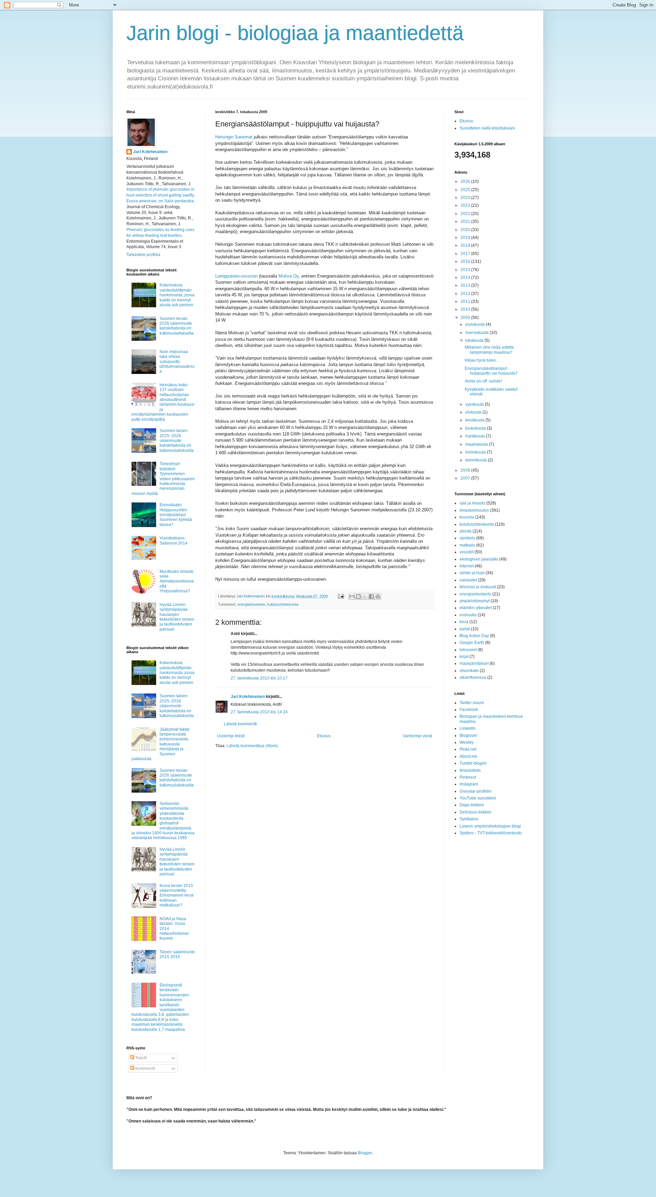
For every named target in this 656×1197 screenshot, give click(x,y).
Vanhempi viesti (417, 736)
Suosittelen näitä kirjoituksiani (487, 128)
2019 (466, 237)
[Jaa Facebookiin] (371, 596)
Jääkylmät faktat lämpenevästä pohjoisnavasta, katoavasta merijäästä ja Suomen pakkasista (160, 744)
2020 (466, 229)
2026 (466, 181)
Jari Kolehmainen (248, 696)
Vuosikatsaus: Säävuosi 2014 (174, 540)
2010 (466, 309)
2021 (466, 221)
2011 (466, 301)
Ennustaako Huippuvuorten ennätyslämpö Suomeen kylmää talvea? (176, 514)
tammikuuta (476, 460)
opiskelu (467, 538)
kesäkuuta (475, 420)
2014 (466, 277)
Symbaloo (469, 819)
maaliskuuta (477, 444)
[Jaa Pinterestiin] (377, 596)
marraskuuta (477, 332)
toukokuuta (476, 428)
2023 (466, 205)
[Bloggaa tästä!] (358, 596)
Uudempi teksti (231, 736)
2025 (466, 189)
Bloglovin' (469, 735)
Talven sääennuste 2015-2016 (177, 954)
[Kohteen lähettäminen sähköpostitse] (351, 596)
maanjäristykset (474, 663)
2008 (466, 470)
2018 (466, 245)
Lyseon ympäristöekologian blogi (490, 826)
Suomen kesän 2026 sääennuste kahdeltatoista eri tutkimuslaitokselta (177, 326)
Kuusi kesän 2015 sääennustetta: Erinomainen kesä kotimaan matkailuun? (176, 895)
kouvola (467, 517)
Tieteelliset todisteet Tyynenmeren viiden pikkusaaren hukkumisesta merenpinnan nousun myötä (163, 478)
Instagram (469, 784)
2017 (466, 253)
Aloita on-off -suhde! (483, 381)
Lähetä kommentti (240, 724)
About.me (468, 756)
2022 (466, 213)
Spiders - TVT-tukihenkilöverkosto (491, 833)
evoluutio (468, 615)
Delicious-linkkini (475, 812)
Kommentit (144, 1068)
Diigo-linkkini (472, 805)
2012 (466, 293)
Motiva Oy (288, 276)
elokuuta (473, 412)
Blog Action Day (474, 635)
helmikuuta (476, 452)
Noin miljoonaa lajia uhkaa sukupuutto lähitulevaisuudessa (177, 361)
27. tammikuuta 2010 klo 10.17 (259, 678)
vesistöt (467, 552)
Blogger (365, 1153)
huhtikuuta (475, 436)
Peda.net (468, 749)
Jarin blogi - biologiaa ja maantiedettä (295, 33)
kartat (465, 629)
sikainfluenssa (473, 677)
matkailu (467, 545)
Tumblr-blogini (473, 763)
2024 (466, 197)
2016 (466, 261)
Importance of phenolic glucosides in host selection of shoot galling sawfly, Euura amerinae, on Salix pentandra (160, 195)
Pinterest (468, 777)
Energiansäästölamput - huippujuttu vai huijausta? (491, 371)
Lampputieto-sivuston (236, 276)
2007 (466, 478)
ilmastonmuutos (474, 510)
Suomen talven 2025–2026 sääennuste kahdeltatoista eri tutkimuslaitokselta (177, 440)
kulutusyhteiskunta (282, 604)
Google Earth (472, 642)
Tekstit (140, 1057)
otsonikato (469, 670)
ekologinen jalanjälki (479, 559)
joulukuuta (475, 324)
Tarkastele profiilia (143, 254)
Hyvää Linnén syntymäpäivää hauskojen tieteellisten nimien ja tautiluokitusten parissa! (177, 617)
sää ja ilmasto (472, 503)
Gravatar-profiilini (476, 791)
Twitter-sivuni (472, 702)
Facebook (469, 709)
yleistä (466, 531)
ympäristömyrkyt (475, 600)
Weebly (467, 742)
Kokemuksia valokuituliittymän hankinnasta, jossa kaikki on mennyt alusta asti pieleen (177, 295)
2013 (466, 285)
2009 (466, 317)
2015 (466, 269)
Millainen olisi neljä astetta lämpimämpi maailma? (489, 349)
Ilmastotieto (470, 770)
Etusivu (324, 736)
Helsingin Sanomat (233, 136)
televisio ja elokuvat (478, 586)
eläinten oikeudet (476, 607)
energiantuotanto (251, 604)
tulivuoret (468, 649)
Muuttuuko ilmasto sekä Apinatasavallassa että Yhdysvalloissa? (177, 581)
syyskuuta (475, 404)
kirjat (464, 656)
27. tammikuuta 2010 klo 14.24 (259, 712)
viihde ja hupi (472, 572)
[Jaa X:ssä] (364, 596)
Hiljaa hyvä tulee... (482, 360)
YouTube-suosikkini (478, 798)
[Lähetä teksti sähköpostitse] (340, 596)
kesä (464, 621)
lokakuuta (474, 340)
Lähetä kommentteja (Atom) (252, 745)
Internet (467, 566)
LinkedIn (468, 728)
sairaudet (468, 580)
